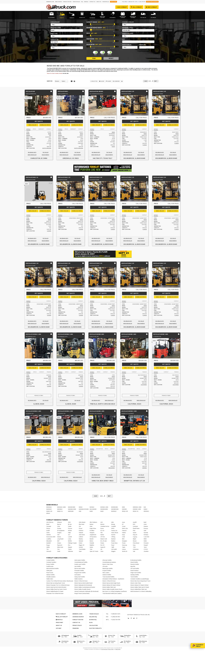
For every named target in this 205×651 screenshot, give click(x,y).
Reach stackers (135, 570)
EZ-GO (102, 530)
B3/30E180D (114, 507)
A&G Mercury (49, 522)
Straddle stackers (50, 576)
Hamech (81, 532)
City (123, 39)
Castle (69, 526)
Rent (66, 636)
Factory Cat (114, 530)
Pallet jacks (49, 570)
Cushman (135, 526)
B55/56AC (146, 511)
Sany (134, 545)
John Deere (82, 534)
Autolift (135, 522)
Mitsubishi (49, 541)
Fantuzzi (124, 530)
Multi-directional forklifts (52, 568)
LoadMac (48, 539)
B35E (123, 507)
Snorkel (81, 547)
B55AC (48, 513)
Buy (62, 636)
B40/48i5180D (115, 509)
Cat (80, 526)
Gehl (145, 530)
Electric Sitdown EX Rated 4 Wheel (139, 585)
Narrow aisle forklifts (79, 568)
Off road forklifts (135, 568)
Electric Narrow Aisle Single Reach (111, 583)
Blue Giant (81, 524)
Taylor (123, 547)
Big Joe (59, 524)
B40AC (145, 509)
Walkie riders (49, 579)
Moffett (70, 541)
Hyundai (146, 532)
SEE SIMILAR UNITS (32, 152)
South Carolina (46, 148)
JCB (58, 534)
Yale (134, 551)
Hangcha (92, 532)
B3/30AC (92, 507)
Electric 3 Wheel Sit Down (81, 581)
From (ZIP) (142, 45)
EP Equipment (60, 530)
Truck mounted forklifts (108, 576)
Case (58, 526)
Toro (58, 549)
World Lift (124, 551)
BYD (134, 524)
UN (101, 549)
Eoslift (48, 530)
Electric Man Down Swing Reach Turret (140, 581)
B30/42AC (49, 507)
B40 (145, 507)
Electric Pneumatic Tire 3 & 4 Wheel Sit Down (58, 585)
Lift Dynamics (93, 536)
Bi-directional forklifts (136, 560)
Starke (91, 547)
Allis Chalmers (93, 522)
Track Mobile (82, 549)
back (145, 81)
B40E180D (71, 511)
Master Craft (103, 539)
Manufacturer (56, 28)
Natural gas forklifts (107, 568)
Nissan (135, 541)
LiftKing (113, 536)
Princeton (146, 543)
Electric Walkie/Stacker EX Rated (54, 591)
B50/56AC (114, 511)
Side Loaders (105, 572)
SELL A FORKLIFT (137, 7)
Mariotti (91, 539)
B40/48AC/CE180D (84, 509)
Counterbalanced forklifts (80, 562)
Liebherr (81, 536)
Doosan (70, 528)
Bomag (113, 524)
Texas (113, 146)
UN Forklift (114, 549)
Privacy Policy (111, 649)
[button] (67, 24)
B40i (80, 511)
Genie (47, 532)
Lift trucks (105, 566)
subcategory (55, 22)
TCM (134, 547)
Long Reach (60, 539)
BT (123, 524)
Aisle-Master (82, 522)
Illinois (145, 145)
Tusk (91, 549)
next (155, 81)
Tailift (112, 547)
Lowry (69, 539)
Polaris (102, 543)
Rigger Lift (81, 545)
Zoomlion (146, 551)
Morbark (81, 541)
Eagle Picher (93, 528)
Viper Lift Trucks (94, 551)
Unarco (124, 549)
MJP (58, 541)
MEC (123, 539)
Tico (47, 549)
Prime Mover (136, 543)
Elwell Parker (136, 528)
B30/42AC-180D (61, 507)
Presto (123, 543)
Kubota (59, 536)
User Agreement (104, 649)
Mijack (134, 539)
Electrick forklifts (135, 564)
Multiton (113, 541)
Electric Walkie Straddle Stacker (82, 589)
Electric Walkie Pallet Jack (109, 587)
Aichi (69, 522)
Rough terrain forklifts (80, 572)
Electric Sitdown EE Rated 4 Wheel (111, 585)
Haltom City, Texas (100, 158)
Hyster (134, 532)
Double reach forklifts (79, 564)
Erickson (81, 530)
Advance (59, 522)
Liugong (135, 536)
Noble (145, 541)
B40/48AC (59, 509)
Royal (112, 545)
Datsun (48, 528)
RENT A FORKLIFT (152, 7)
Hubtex (124, 532)
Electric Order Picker (107, 564)
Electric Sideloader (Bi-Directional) (83, 585)
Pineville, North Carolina (100, 404)
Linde (123, 536)
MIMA (145, 539)
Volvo (101, 551)
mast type (54, 33)
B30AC (80, 507)
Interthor (48, 534)
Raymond (59, 545)
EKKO (112, 528)
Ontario (144, 468)
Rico (69, 545)
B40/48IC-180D (137, 509)
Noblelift (48, 543)
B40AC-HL (60, 511)
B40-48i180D (93, 509)
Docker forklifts (50, 564)
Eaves (102, 528)
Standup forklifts (135, 574)
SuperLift (102, 547)
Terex (145, 547)
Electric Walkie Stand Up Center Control (56, 589)
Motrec (91, 541)
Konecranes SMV (50, 536)
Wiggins (113, 551)
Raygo (48, 545)
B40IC (102, 511)
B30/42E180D (71, 507)
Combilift (113, 526)
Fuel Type (54, 45)
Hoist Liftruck (114, 532)
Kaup (123, 534)
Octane (59, 543)
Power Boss (114, 543)
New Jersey (112, 468)
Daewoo (146, 526)
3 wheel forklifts (50, 560)
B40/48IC (124, 509)
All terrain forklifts (107, 560)
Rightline (92, 545)
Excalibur (92, 530)
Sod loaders (77, 574)
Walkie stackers (78, 579)
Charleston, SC (36, 158)
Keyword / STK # (127, 28)
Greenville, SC (68, 158)
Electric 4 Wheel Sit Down (109, 581)
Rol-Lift (102, 545)
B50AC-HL (135, 511)
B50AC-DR (125, 511)
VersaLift (48, 551)
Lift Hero (102, 536)
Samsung (124, 545)
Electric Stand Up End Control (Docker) (56, 587)
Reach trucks (49, 572)
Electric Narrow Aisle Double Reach (83, 583)
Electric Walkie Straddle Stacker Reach (112, 589)
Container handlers (51, 562)
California (144, 384)
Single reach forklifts (136, 572)
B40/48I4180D (104, 509)
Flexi (134, 530)
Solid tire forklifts (106, 574)
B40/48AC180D (72, 509)
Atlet (112, 522)
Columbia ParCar (104, 526)
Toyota (70, 549)
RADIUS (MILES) (126, 45)
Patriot (80, 543)
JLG (69, 534)
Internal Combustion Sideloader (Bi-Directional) (86, 591)
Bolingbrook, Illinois (132, 158)
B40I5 (91, 511)
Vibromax (70, 551)
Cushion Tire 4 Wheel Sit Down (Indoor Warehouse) (59, 581)
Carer (145, 524)
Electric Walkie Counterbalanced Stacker (84, 587)
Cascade (48, 526)
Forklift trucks (49, 566)
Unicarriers (136, 549)
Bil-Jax (70, 524)
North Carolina (110, 387)
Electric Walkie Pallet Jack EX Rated (140, 587)
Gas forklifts (77, 566)
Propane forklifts (106, 570)
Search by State (127, 33)
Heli (101, 532)
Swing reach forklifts (79, 576)
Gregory (59, 532)
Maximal (113, 539)
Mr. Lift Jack (103, 541)
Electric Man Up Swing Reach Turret (55, 583)
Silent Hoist (60, 547)
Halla (69, 532)
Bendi (49, 133)
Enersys (146, 528)
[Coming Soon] (128, 618)
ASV (101, 522)
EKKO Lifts (125, 528)
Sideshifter (54, 39)
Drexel (80, 528)
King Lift (135, 534)
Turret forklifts (134, 576)
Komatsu (146, 534)
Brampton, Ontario (131, 481)
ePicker (70, 530)
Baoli (145, 522)
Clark (91, 526)
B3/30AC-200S (104, 507)
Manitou (81, 539)
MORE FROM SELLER (32, 154)
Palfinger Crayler (72, 543)
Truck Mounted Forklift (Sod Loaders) (112, 593)
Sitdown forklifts (50, 574)
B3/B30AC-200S (137, 507)
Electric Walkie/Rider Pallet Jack (139, 589)
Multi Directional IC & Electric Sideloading (141, 591)
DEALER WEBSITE (45, 154)
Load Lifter (146, 536)
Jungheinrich (93, 534)
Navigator (124, 541)
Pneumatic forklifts (79, 570)
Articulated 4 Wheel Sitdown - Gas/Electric (113, 579)
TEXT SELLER (45, 152)
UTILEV (146, 549)
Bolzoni (102, 524)
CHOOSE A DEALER (128, 22)
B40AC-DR (49, 511)
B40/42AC (49, 509)
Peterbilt (92, 543)
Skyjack (70, 547)
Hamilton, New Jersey (100, 481)
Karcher (113, 534)
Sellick (48, 547)
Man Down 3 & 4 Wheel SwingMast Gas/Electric (114, 591)
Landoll (70, 536)
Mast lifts (133, 566)
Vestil (58, 551)
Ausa (123, 522)
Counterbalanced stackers (109, 562)
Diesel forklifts (134, 562)
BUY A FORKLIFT (122, 7)
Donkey (59, 528)
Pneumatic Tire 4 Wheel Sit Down (54, 593)
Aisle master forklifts (79, 560)
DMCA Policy (117, 649)
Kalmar (102, 534)
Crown (123, 526)
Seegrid (146, 545)
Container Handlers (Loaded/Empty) (140, 579)
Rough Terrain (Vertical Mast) (81, 593)
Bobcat (91, 524)
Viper (80, 551)
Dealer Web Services (152, 1)
